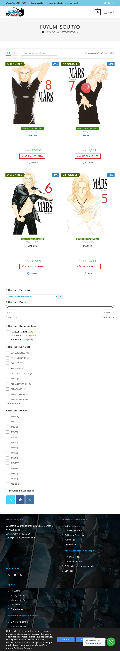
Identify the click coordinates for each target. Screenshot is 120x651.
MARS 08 (32, 135)
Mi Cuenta (15, 590)
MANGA (29, 131)
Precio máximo (108, 317)
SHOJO (35, 131)
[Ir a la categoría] (60, 296)
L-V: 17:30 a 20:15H (19, 621)
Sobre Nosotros (72, 525)
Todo (111, 52)
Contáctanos (17, 609)
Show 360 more (13, 403)
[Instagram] (29, 499)
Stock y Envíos (17, 595)
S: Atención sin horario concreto (79, 566)
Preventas (15, 604)
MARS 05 (87, 245)
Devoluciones (71, 544)
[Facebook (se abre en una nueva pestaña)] (109, 3)
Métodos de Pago (19, 600)
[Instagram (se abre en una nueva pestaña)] (112, 3)
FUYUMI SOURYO (70, 31)
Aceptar (66, 639)
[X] (10, 499)
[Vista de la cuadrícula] (8, 53)
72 (106, 52)
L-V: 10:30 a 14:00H (73, 557)
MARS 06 (32, 245)
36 (102, 52)
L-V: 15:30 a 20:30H (73, 561)
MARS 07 (87, 135)
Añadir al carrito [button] (32, 156)
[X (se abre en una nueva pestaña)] (105, 3)
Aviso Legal (70, 539)
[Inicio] (43, 31)
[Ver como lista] (15, 53)
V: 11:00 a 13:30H (18, 626)
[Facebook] (20, 499)
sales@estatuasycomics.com (20, 537)
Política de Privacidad (75, 535)
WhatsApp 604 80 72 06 (18, 533)
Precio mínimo (12, 317)
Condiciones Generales (75, 530)
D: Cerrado (70, 570)
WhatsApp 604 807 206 (16, 3)
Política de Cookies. (23, 648)
